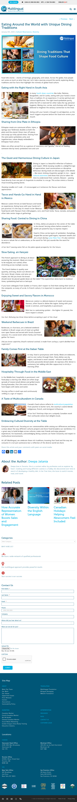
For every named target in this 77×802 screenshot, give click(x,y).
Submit (7, 667)
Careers (4, 700)
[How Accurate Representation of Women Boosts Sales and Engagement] (12, 488)
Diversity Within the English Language (38, 511)
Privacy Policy (71, 798)
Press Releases (7, 697)
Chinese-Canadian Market (10, 719)
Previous (64, 19)
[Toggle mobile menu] (75, 9)
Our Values (5, 693)
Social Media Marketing (10, 721)
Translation (45, 686)
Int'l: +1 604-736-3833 (48, 2)
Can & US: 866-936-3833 (32, 2)
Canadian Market (8, 713)
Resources (44, 713)
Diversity (36, 32)
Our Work (5, 691)
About (4, 686)
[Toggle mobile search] (71, 9)
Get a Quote (13, 2)
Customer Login (46, 723)
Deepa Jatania (38, 461)
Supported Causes (8, 695)
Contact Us (45, 719)
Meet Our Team (7, 689)
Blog (42, 716)
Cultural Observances (24, 32)
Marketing (6, 710)
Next (71, 19)
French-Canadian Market (10, 715)
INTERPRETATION (46, 710)
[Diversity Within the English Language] (38, 488)
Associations (6, 702)
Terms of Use (61, 798)
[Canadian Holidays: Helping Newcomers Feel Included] (64, 488)
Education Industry (8, 726)
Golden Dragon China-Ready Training (14, 724)
